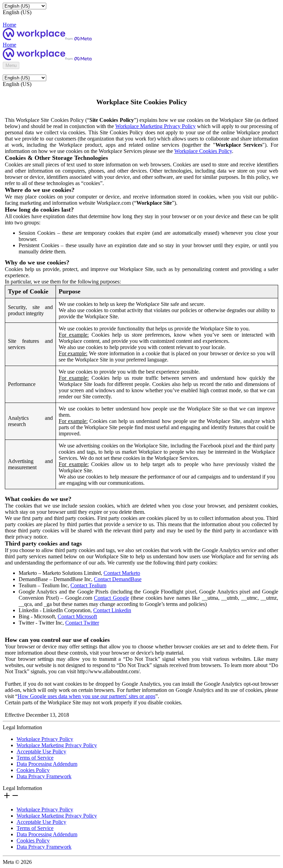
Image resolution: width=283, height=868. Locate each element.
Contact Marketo (122, 573)
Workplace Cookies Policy (203, 151)
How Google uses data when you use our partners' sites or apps (86, 696)
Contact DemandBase (118, 579)
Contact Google (111, 598)
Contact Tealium (88, 585)
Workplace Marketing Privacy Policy (155, 126)
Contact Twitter (82, 623)
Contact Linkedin (112, 610)
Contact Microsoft (77, 616)
